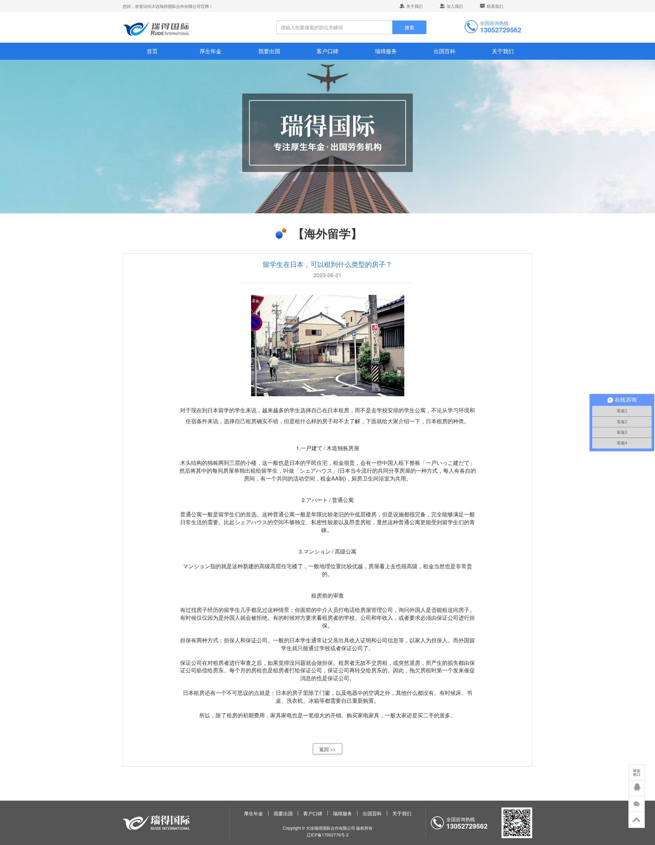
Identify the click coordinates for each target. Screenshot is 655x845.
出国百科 (444, 51)
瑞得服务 (386, 51)
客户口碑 (327, 51)
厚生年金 (210, 51)
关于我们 (414, 6)
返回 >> (327, 749)
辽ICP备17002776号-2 (328, 834)
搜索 (409, 27)
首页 (152, 51)
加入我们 (455, 6)
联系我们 (495, 6)
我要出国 (269, 51)
